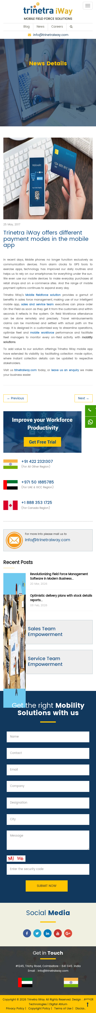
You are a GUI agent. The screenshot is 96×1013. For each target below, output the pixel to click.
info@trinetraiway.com (50, 34)
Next (83, 398)
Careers (57, 26)
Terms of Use (63, 1008)
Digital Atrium (58, 1004)
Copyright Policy (39, 1008)
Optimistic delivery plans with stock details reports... (61, 598)
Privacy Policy (15, 1008)
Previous (15, 398)
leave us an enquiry (65, 370)
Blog (26, 26)
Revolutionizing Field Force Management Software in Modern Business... (59, 576)
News (40, 26)
